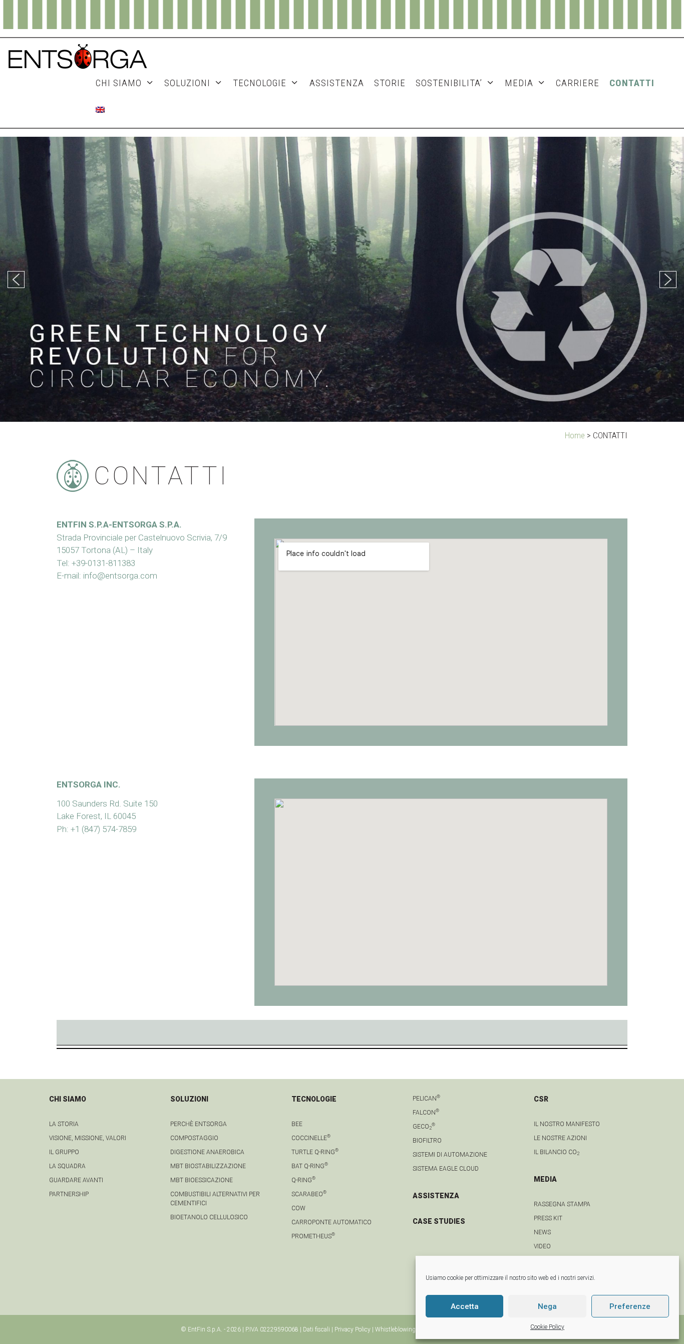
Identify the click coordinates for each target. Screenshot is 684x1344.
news (542, 1232)
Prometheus (313, 1236)
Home (575, 435)
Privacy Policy (352, 1329)
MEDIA (519, 83)
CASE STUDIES (439, 1221)
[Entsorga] (78, 56)
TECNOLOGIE (259, 83)
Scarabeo (308, 1194)
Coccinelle (310, 1138)
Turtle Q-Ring (314, 1152)
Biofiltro (427, 1140)
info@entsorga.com (120, 576)
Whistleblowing (395, 1329)
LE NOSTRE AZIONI (560, 1138)
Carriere (577, 83)
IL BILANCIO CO (556, 1152)
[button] (16, 279)
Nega (547, 1306)
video (542, 1246)
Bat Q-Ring (309, 1166)
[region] (342, 279)
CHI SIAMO (119, 83)
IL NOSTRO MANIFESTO (567, 1124)
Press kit (548, 1218)
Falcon (426, 1112)
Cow (298, 1208)
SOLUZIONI (187, 83)
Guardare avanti (76, 1180)
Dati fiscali (316, 1329)
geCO (424, 1126)
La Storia (64, 1124)
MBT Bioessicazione (201, 1180)
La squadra (67, 1166)
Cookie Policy (547, 1326)
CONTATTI (631, 83)
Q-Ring (303, 1180)
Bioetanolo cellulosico (209, 1217)
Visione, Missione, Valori (87, 1138)
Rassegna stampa (562, 1204)
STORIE (390, 83)
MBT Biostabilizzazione (208, 1166)
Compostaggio (194, 1138)
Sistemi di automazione (450, 1154)
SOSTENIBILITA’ (449, 83)
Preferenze (629, 1306)
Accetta (465, 1306)
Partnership (69, 1194)
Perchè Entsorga (198, 1124)
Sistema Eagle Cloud (446, 1168)
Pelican (426, 1098)
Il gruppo (64, 1152)
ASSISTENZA (336, 83)
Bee (296, 1124)
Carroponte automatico (331, 1222)
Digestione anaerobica (207, 1152)
